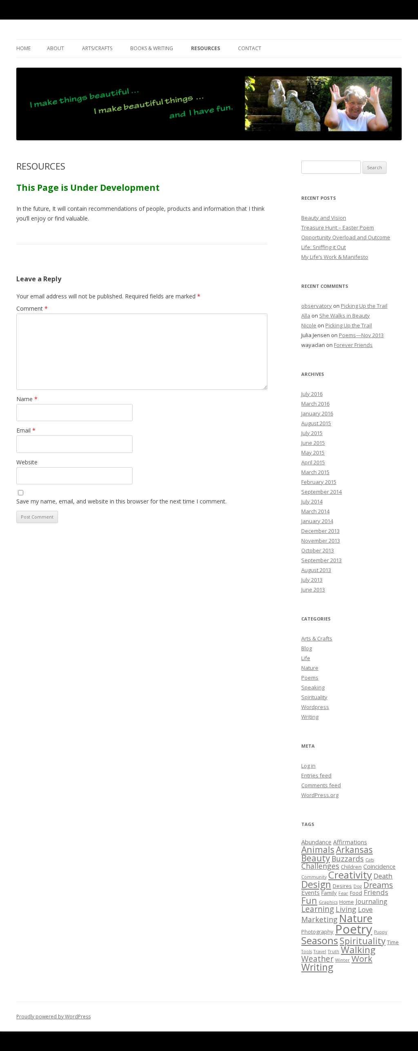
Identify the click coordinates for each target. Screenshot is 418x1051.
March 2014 (315, 511)
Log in (308, 765)
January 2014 (317, 521)
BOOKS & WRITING (151, 48)
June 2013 (313, 589)
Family (329, 892)
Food (356, 892)
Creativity (350, 874)
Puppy (380, 932)
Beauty (315, 858)
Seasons (319, 940)
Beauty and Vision (323, 217)
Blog (306, 648)
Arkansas (354, 849)
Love (365, 909)
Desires (342, 886)
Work (361, 958)
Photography (317, 931)
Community (314, 877)
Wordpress (315, 707)
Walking (358, 949)
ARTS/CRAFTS (97, 48)
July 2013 (311, 579)
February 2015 (318, 482)
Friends (376, 892)
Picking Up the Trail (364, 305)
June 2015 (313, 442)
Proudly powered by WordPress (53, 1016)
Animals (317, 849)
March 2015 (315, 472)
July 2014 (311, 501)
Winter (342, 960)
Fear (343, 893)
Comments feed (321, 785)
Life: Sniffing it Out (323, 247)
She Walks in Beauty (344, 315)
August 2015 (316, 423)
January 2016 (317, 413)
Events (310, 892)
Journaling (371, 901)
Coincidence (379, 866)
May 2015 (313, 452)
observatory (316, 305)
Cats (369, 860)
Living (346, 909)
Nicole (308, 325)
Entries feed (316, 775)
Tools (306, 951)
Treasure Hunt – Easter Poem (337, 227)
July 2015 (311, 433)
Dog (358, 886)
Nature (309, 667)
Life (305, 658)
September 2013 (321, 560)
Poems (309, 677)
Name (27, 399)
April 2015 (313, 462)
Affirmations (350, 842)
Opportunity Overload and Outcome (345, 237)
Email (26, 430)
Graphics (328, 902)
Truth (333, 951)
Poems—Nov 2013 (361, 335)
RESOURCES (205, 48)
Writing (309, 716)
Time (393, 942)
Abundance (316, 842)
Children (351, 866)
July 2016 (311, 393)
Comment (32, 308)
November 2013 (320, 540)
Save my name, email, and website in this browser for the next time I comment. (121, 501)
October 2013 (317, 550)
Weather (317, 958)
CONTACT (249, 48)
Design (316, 884)
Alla (305, 315)
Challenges (320, 866)
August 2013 (316, 570)
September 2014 (321, 491)
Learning (317, 908)
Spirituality (314, 697)
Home (23, 48)
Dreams (378, 884)
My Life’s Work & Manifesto (334, 257)
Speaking (313, 687)
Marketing (319, 919)
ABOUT (55, 48)
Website (27, 462)
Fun (309, 900)
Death (383, 876)
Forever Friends (353, 345)
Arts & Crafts (316, 638)
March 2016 (315, 403)
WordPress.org (319, 795)
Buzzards (347, 858)
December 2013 (320, 530)
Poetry (353, 929)
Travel (320, 951)
